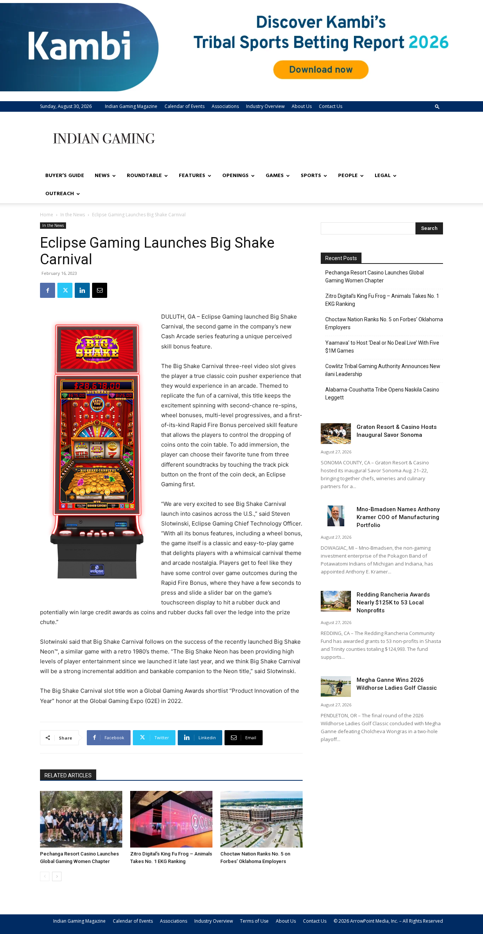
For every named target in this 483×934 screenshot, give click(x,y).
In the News (72, 214)
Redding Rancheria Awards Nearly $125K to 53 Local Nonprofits (393, 602)
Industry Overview (265, 106)
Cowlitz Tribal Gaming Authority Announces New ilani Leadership (382, 370)
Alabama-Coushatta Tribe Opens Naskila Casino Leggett (382, 394)
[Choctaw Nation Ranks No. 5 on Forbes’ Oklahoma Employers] (261, 819)
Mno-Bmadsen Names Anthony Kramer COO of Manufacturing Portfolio (398, 517)
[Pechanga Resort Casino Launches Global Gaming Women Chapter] (81, 819)
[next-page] (57, 876)
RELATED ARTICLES (68, 775)
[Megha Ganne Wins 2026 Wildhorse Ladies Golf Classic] (336, 686)
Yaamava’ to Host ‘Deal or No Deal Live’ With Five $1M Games (382, 347)
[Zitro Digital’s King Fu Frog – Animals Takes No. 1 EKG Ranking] (171, 819)
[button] (437, 106)
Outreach (59, 194)
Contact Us (330, 106)
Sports (311, 175)
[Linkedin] (82, 290)
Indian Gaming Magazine (131, 106)
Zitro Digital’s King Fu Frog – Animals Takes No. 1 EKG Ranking (382, 300)
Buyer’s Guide (64, 175)
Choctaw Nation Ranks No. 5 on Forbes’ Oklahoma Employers (384, 323)
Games (275, 175)
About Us (302, 106)
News (102, 175)
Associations (225, 106)
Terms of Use (254, 921)
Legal (383, 175)
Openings (235, 175)
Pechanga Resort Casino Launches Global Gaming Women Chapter (374, 277)
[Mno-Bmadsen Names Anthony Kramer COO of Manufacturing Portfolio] (336, 516)
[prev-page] (44, 876)
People (348, 175)
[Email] (99, 290)
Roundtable (144, 175)
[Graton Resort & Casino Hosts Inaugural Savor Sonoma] (336, 433)
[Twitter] (64, 290)
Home (46, 214)
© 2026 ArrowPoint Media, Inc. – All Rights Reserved (388, 921)
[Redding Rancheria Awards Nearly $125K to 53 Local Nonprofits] (336, 601)
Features (192, 175)
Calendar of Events (185, 106)
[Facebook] (47, 290)
